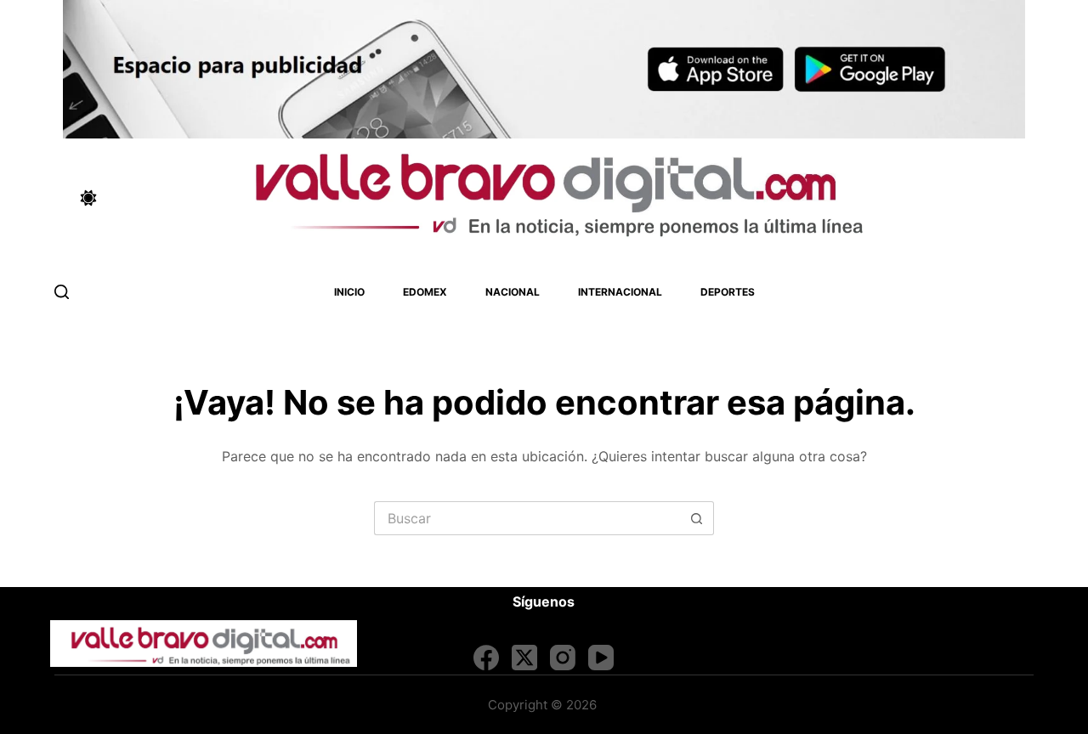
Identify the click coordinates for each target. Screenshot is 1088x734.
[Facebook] (486, 657)
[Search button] (697, 518)
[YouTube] (601, 657)
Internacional (620, 291)
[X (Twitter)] (524, 657)
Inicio (349, 291)
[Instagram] (562, 657)
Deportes (727, 291)
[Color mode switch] (88, 197)
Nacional (512, 291)
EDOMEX (425, 291)
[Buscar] (61, 292)
